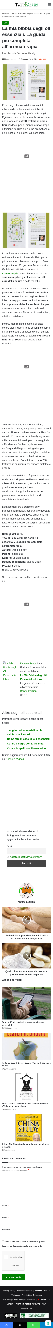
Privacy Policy (9, 1291)
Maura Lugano (10, 59)
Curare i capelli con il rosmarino (26, 748)
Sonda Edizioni (28, 691)
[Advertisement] (26, 156)
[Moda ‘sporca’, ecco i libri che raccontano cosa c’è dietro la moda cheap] (26, 1087)
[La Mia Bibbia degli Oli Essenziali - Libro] (10, 679)
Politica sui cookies (25, 1291)
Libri (12, 14)
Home (6, 14)
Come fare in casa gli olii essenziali (28, 739)
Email (9, 846)
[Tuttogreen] (26, 4)
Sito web (6, 1230)
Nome (5, 1206)
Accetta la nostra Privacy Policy (26, 857)
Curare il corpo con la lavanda (25, 743)
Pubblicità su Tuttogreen (32, 1295)
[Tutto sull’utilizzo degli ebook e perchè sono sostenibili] (26, 1003)
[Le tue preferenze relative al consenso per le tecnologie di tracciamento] (48, 1323)
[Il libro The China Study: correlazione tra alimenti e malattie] (26, 1127)
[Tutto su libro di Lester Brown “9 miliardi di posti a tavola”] (26, 1046)
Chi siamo (38, 1291)
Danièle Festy (28, 663)
